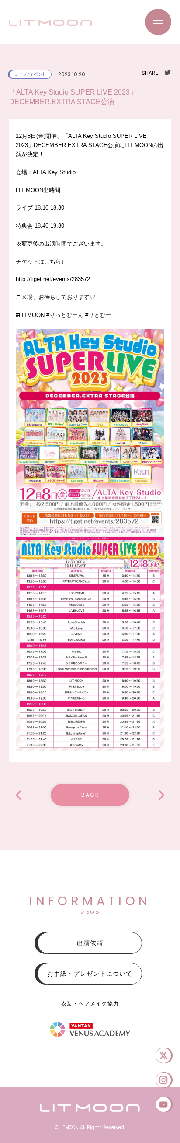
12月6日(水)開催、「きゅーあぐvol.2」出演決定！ (18, 795)
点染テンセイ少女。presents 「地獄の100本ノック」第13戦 (161, 795)
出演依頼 (90, 942)
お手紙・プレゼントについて (89, 973)
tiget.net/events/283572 (53, 279)
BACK (90, 794)
